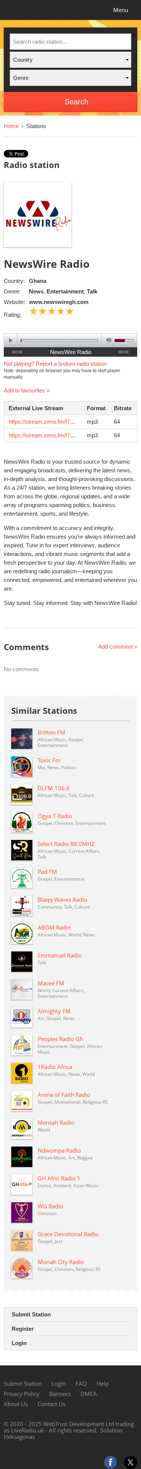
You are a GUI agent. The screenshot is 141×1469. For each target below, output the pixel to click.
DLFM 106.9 (54, 788)
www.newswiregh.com (58, 302)
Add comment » (117, 646)
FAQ (81, 1383)
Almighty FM (54, 1011)
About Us (16, 1404)
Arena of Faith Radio (64, 1094)
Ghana (37, 281)
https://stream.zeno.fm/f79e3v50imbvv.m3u (62, 421)
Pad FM (47, 871)
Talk (92, 291)
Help (103, 1383)
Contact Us (51, 1404)
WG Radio (50, 1206)
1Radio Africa (55, 1066)
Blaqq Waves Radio (62, 899)
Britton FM (51, 732)
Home (11, 126)
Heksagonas (19, 1436)
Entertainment (65, 291)
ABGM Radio (54, 927)
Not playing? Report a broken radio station (55, 363)
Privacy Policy (21, 1393)
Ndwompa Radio (59, 1150)
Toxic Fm (49, 760)
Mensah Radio (56, 1122)
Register (23, 1328)
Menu (120, 10)
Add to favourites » (27, 390)
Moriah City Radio (61, 1262)
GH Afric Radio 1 (59, 1178)
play (10, 340)
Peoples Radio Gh (60, 1039)
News (36, 291)
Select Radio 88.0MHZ (66, 844)
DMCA (88, 1393)
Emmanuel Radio (60, 955)
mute (107, 340)
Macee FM (51, 983)
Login (19, 1343)
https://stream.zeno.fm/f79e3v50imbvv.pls (60, 435)
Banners (60, 1393)
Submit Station (31, 1314)
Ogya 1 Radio (55, 816)
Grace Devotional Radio (68, 1234)
